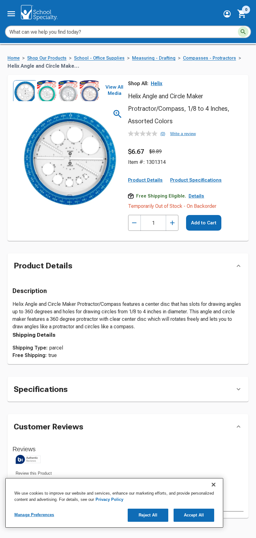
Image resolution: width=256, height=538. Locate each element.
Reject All (148, 515)
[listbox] (55, 90)
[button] (227, 14)
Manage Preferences (34, 514)
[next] (98, 90)
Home (13, 58)
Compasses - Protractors (209, 58)
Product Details (145, 180)
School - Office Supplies (99, 58)
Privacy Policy (109, 499)
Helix (156, 83)
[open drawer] (11, 13)
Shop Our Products (46, 58)
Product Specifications (196, 180)
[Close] (213, 485)
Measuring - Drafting (153, 58)
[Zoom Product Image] (117, 114)
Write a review (183, 133)
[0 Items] (242, 14)
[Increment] (172, 223)
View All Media (114, 90)
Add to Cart (203, 223)
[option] (23, 90)
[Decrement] (134, 223)
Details (196, 196)
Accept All (194, 515)
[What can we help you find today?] (243, 32)
